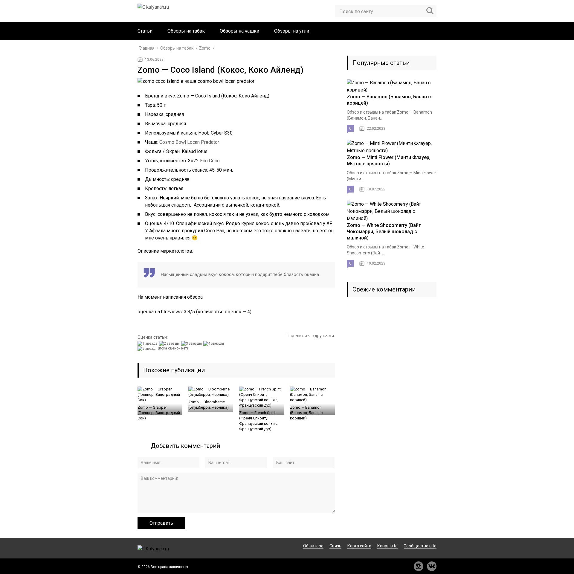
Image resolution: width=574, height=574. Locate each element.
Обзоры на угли (291, 31)
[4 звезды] (214, 343)
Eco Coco (210, 161)
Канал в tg (387, 546)
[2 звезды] (170, 343)
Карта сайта (359, 546)
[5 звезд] (147, 348)
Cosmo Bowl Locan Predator (189, 142)
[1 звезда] (148, 343)
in (418, 566)
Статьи (145, 31)
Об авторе (313, 546)
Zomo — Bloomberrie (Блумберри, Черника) (208, 405)
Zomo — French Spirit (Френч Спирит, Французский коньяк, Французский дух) (258, 420)
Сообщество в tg (420, 546)
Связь (335, 546)
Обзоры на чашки (239, 31)
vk (431, 566)
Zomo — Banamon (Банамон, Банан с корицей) (306, 412)
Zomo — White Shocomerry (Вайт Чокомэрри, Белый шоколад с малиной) (384, 231)
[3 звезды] (192, 343)
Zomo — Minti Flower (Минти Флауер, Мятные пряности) (388, 161)
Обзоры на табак (186, 31)
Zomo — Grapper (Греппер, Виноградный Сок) (159, 412)
